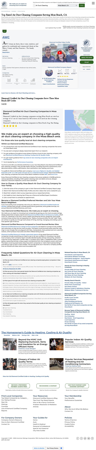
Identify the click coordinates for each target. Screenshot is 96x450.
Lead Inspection (70, 320)
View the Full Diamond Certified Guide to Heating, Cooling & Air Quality (26, 376)
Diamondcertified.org (5, 11)
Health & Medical (39, 424)
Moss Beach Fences (71, 262)
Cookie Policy (70, 424)
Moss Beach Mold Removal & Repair (76, 260)
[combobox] (46, 5)
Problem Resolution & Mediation (45, 404)
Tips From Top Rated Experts (43, 400)
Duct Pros (54, 174)
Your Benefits (69, 398)
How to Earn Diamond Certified (12, 422)
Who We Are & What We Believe (76, 409)
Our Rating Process (8, 400)
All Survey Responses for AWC (12, 268)
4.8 (58, 76)
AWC (45, 174)
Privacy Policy (70, 422)
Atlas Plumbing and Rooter (73, 301)
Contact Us (69, 411)
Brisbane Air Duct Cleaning (73, 277)
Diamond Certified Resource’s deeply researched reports (19, 234)
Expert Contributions (49, 84)
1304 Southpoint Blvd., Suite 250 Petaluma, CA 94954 (52, 438)
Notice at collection (39, 448)
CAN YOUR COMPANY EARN (77, 385)
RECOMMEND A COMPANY (48, 386)
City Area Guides (39, 430)
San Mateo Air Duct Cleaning (74, 275)
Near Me (4, 402)
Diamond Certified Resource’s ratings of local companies (19, 226)
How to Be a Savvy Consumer (43, 402)
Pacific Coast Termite (71, 297)
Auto (35, 422)
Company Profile (62, 81)
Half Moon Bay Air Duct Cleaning (75, 273)
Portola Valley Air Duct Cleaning (75, 269)
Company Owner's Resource (11, 420)
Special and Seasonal (40, 428)
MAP (84, 69)
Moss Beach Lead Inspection (74, 254)
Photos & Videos (62, 82)
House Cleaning (70, 321)
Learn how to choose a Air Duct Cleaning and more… (18, 93)
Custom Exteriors (70, 299)
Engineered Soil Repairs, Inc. (74, 303)
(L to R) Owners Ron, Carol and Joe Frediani (49, 80)
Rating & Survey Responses (65, 79)
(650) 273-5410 (86, 57)
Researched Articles (63, 84)
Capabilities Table (62, 86)
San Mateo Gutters (71, 286)
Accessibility (69, 426)
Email (87, 62)
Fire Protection (69, 316)
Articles (35, 407)
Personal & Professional (41, 426)
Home (35, 420)
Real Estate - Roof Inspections (74, 318)
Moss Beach (14, 11)
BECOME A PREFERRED (19, 385)
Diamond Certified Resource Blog (45, 398)
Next (38, 80)
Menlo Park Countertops (73, 284)
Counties (4, 406)
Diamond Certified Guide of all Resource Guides (43, 215)
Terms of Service (71, 420)
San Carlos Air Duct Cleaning (74, 271)
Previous (3, 80)
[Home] (4, 4)
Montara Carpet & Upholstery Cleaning (77, 288)
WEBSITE (88, 69)
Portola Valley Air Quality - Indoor (76, 282)
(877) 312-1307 (5, 440)
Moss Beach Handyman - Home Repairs (77, 258)
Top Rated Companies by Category (14, 398)
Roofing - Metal (70, 314)
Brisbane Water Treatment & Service (76, 290)
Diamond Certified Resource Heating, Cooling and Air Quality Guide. (28, 155)
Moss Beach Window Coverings (75, 256)
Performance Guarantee (25, 162)
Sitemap (4, 404)
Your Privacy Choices (52, 448)
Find (81, 5)
